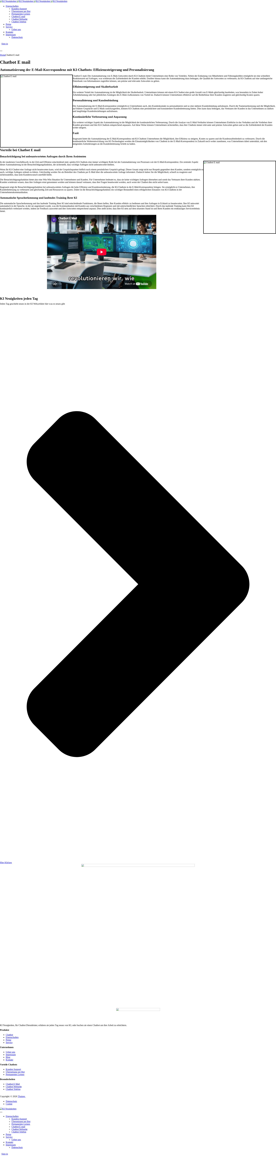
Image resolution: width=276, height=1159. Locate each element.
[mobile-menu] (1, 50)
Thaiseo (22, 1096)
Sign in (4, 44)
